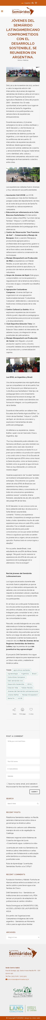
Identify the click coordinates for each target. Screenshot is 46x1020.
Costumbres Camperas (16, 677)
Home (20, 60)
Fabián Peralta (27, 688)
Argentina (25, 674)
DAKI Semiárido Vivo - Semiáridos (19, 893)
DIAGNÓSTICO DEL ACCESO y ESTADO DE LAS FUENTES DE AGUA (22, 908)
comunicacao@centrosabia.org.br (18, 979)
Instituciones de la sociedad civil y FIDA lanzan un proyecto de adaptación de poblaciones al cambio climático (21, 898)
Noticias (25, 60)
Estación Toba (13, 688)
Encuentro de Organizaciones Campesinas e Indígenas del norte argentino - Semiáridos (19, 918)
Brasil (34, 674)
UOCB (20, 698)
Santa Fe (11, 698)
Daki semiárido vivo (15, 681)
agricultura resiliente (22, 670)
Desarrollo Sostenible (16, 684)
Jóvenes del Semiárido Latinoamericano (23, 691)
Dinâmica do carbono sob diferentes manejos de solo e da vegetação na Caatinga (21, 830)
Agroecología (13, 674)
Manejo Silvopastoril (30, 695)
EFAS (30, 684)
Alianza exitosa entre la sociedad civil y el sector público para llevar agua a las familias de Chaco (22, 885)
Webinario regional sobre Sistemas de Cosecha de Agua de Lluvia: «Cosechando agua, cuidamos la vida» (22, 840)
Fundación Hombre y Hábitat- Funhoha (21, 880)
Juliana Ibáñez (13, 695)
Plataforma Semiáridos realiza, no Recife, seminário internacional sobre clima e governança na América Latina (22, 820)
